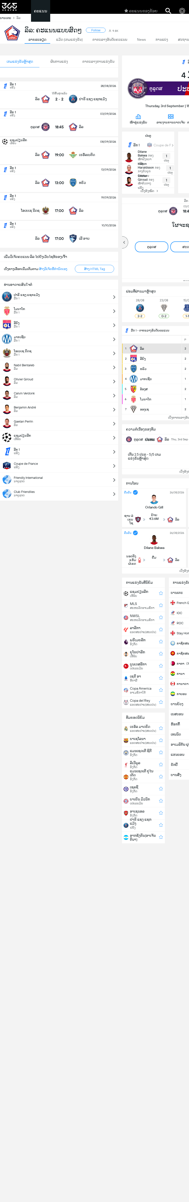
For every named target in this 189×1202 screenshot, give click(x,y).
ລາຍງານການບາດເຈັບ (171, 122)
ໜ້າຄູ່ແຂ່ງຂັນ (138, 122)
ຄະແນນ (40, 11)
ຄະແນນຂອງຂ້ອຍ (143, 11)
